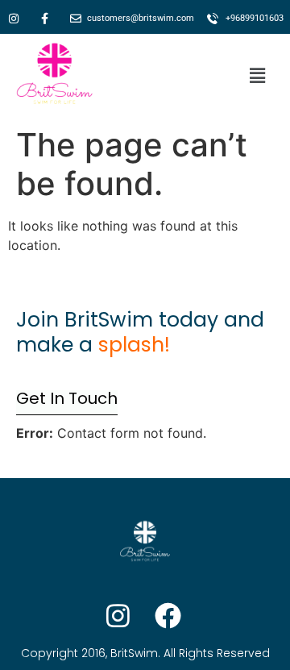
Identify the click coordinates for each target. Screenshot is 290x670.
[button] (257, 76)
